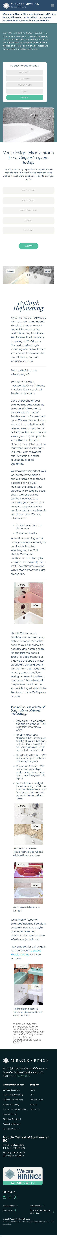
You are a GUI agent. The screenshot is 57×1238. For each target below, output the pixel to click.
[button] (52, 5)
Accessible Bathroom (12, 1124)
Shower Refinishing (11, 1104)
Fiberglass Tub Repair (12, 1119)
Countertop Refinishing (13, 1095)
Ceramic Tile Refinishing (13, 1100)
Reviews (33, 1104)
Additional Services (11, 1129)
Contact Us (35, 1109)
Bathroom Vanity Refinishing (15, 1109)
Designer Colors (36, 1100)
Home (32, 1090)
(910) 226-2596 (23, 1076)
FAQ (32, 1095)
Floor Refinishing (10, 1114)
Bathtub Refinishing (11, 1090)
